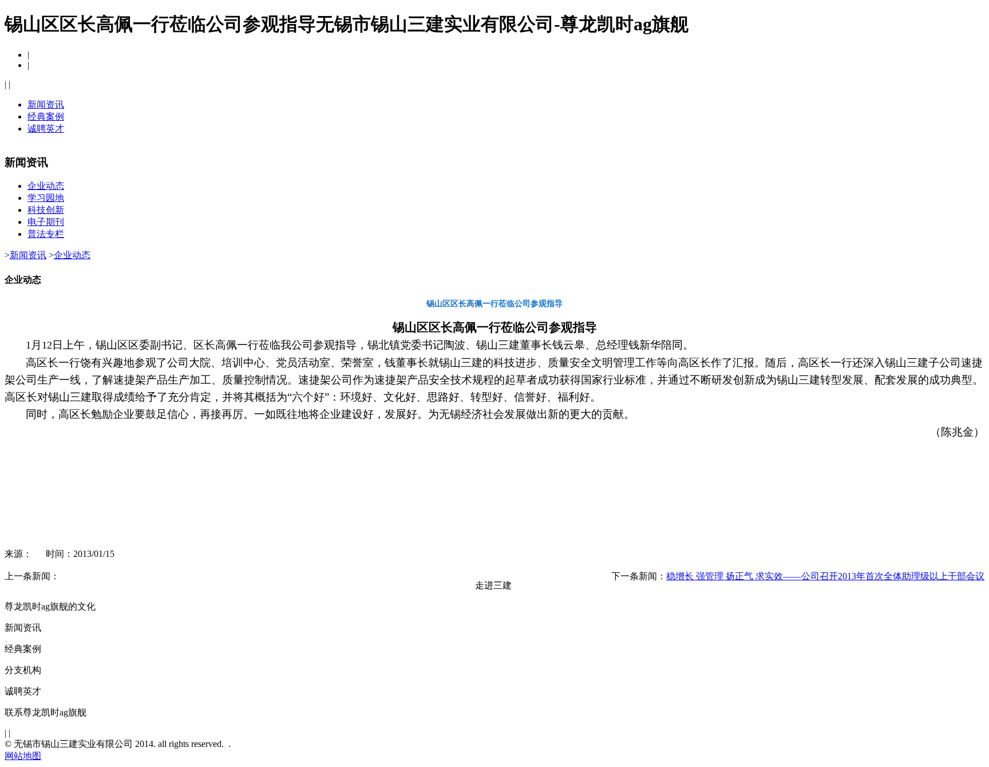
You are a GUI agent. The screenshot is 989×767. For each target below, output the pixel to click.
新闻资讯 (45, 104)
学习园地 (45, 198)
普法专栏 (45, 234)
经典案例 (45, 116)
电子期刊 (45, 222)
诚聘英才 (45, 128)
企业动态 (45, 186)
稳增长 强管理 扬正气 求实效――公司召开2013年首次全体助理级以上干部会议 (825, 576)
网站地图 (23, 756)
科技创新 (45, 210)
